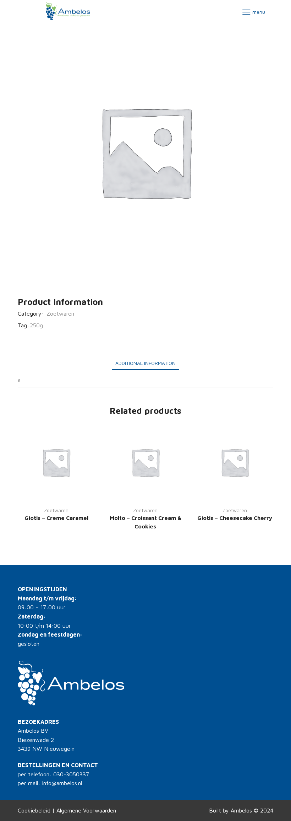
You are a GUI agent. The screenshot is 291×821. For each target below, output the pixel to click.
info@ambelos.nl (62, 783)
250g (36, 325)
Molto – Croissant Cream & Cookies (145, 522)
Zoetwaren (60, 313)
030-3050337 (71, 774)
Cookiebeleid (34, 810)
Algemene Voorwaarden (86, 810)
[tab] (145, 363)
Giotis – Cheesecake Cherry (234, 518)
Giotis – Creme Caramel (56, 518)
